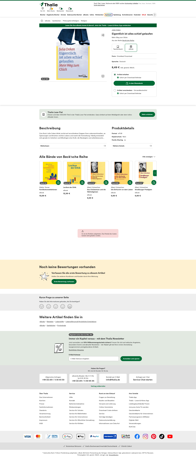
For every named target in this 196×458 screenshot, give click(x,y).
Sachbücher (56, 21)
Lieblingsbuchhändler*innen (139, 404)
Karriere (42, 400)
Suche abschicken (99, 5)
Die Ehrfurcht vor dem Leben (122, 181)
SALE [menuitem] (144, 15)
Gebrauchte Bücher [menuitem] (74, 15)
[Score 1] (41, 306)
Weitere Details (118, 146)
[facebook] (137, 436)
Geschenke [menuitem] (151, 15)
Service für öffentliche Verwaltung (81, 420)
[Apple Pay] (81, 436)
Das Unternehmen (46, 397)
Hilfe (71, 397)
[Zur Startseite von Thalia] (49, 4)
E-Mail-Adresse (74, 355)
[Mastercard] (38, 436)
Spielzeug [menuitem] (117, 15)
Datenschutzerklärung (107, 420)
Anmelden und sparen (131, 359)
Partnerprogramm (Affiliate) (139, 417)
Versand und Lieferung (107, 404)
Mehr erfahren (147, 114)
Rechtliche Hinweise (76, 350)
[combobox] (115, 74)
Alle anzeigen (147, 157)
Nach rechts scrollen (155, 173)
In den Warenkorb (136, 83)
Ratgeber (50, 322)
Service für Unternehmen (78, 417)
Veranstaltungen (135, 423)
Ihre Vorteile (133, 393)
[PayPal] (94, 436)
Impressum (43, 420)
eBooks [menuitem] (86, 15)
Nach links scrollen (41, 173)
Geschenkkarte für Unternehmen (141, 414)
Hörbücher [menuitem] (99, 15)
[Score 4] (62, 306)
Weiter (155, 15)
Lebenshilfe (59, 322)
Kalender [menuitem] (137, 15)
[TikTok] (161, 436)
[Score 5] (69, 306)
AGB (41, 423)
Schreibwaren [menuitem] (127, 15)
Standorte (43, 410)
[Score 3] (55, 306)
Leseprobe (103, 76)
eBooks (47, 21)
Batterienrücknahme (76, 404)
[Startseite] (42, 21)
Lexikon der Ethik (74, 181)
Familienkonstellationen (50, 181)
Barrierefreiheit (45, 417)
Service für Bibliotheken (78, 414)
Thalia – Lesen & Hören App (139, 400)
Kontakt (72, 400)
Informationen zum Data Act (109, 423)
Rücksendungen (75, 407)
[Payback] (110, 436)
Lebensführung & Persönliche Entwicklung (81, 322)
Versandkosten (113, 455)
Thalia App (133, 397)
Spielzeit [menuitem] (108, 15)
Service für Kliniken (76, 423)
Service (72, 393)
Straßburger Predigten (146, 181)
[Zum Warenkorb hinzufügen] (58, 182)
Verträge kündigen (106, 417)
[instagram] (145, 436)
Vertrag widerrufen (98, 386)
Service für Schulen (76, 410)
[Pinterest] (153, 436)
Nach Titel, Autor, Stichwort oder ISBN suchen (109, 3)
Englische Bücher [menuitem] (53, 15)
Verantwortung (44, 414)
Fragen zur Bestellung (107, 397)
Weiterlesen (44, 146)
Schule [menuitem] (63, 15)
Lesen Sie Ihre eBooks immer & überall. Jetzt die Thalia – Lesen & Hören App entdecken (98, 25)
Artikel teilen (103, 35)
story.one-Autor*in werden (139, 407)
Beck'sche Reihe (128, 40)
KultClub (132, 427)
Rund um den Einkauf (107, 393)
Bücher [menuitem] (42, 15)
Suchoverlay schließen (131, 3)
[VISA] (27, 436)
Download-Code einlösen (108, 410)
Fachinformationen (46, 407)
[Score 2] (48, 306)
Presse (41, 404)
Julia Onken (116, 30)
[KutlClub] (125, 436)
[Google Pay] (67, 436)
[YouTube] (170, 436)
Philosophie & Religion (71, 21)
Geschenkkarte (134, 410)
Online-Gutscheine (106, 407)
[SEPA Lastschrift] (52, 436)
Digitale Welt (134, 420)
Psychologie (61, 325)
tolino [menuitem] (92, 15)
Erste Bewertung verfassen (64, 281)
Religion (84, 21)
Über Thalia (43, 393)
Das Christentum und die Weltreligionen (98, 181)
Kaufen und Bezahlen (106, 400)
